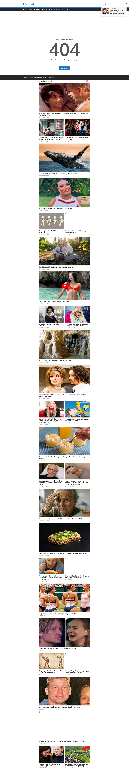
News (30, 9)
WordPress (51, 77)
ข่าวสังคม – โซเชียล (47, 9)
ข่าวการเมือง (37, 9)
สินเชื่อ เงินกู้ (57, 9)
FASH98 (28, 4)
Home (24, 9)
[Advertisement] (64, 22)
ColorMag (43, 77)
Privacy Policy (66, 9)
